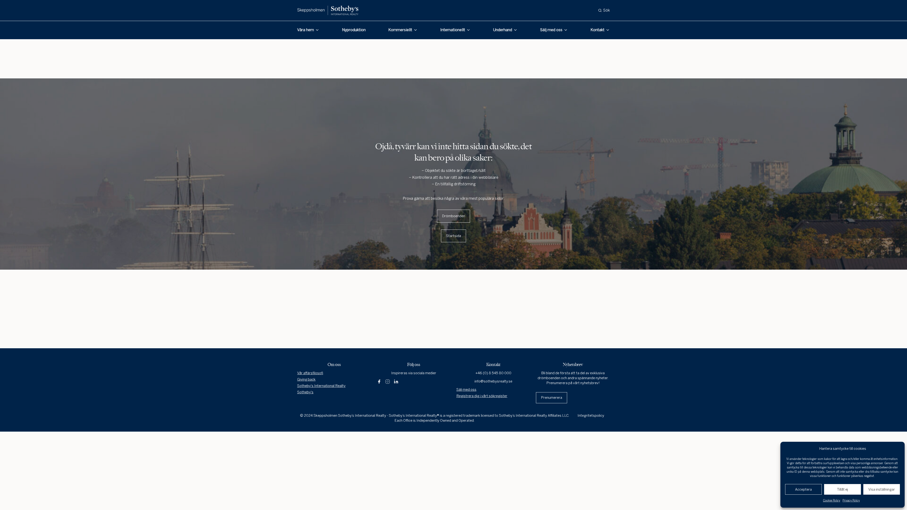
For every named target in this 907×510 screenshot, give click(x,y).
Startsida (453, 236)
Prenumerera (551, 397)
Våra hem (305, 30)
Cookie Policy (831, 500)
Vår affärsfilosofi (310, 373)
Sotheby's (305, 392)
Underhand (502, 30)
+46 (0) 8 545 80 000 (493, 373)
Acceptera (803, 489)
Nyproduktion (354, 30)
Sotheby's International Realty (321, 386)
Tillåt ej (842, 489)
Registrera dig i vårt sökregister (481, 396)
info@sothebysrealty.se (493, 381)
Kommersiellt (400, 30)
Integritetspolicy (591, 415)
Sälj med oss (551, 30)
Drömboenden (453, 216)
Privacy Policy (851, 500)
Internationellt (452, 30)
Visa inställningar (881, 489)
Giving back (306, 379)
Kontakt (597, 30)
